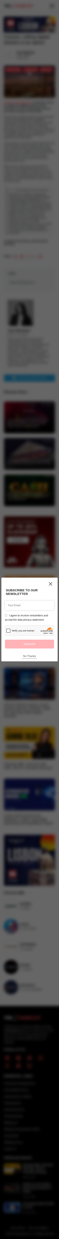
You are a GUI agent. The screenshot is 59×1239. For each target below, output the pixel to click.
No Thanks (29, 656)
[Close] (50, 583)
